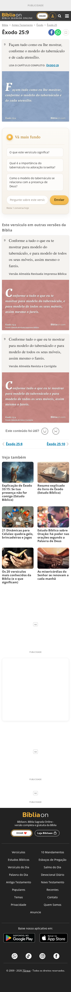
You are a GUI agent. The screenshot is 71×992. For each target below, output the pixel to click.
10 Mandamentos (52, 852)
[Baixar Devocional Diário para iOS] (53, 938)
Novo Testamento (52, 882)
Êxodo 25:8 (14, 444)
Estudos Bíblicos (18, 860)
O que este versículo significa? (29, 152)
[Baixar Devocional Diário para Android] (19, 938)
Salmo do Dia (52, 867)
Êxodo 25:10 (56, 444)
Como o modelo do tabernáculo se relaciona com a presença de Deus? (32, 182)
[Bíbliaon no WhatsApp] (15, 956)
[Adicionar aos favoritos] (66, 32)
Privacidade (18, 905)
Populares (18, 890)
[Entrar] (52, 16)
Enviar (59, 200)
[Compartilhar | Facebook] (51, 32)
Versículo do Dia (18, 867)
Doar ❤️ (21, 833)
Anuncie (35, 912)
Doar (42, 15)
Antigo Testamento (18, 882)
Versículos (18, 852)
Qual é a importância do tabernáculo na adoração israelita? (32, 165)
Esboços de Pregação (52, 860)
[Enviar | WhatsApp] (58, 32)
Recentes (53, 890)
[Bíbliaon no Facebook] (56, 956)
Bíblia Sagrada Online (17, 18)
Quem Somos (52, 905)
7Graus (26, 970)
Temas (18, 897)
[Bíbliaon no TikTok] (29, 956)
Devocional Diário (52, 875)
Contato (52, 897)
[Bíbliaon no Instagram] (42, 956)
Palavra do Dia (18, 875)
